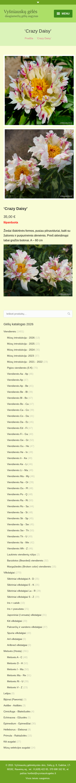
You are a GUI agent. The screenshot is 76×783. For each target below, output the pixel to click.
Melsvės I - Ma (15, 669)
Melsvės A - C (14, 657)
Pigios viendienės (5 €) (20, 367)
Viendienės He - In (17, 452)
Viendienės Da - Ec (17, 422)
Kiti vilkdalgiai (14, 620)
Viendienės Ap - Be (17, 385)
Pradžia (29, 38)
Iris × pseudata (15, 608)
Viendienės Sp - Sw (18, 524)
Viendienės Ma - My (18, 476)
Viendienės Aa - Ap (17, 373)
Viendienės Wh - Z (17, 548)
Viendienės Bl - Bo (17, 397)
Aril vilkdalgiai (14, 639)
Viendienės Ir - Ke (17, 458)
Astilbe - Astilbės (13, 705)
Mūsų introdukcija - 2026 (21, 337)
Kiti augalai (10, 741)
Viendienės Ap (15, 379)
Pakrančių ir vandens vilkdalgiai (24, 627)
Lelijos (7, 693)
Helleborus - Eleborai (15, 729)
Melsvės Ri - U (15, 681)
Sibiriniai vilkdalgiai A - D (20, 578)
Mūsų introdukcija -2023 (20, 355)
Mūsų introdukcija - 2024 (21, 349)
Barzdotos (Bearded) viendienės (25, 560)
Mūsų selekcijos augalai (17, 747)
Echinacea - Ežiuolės (15, 717)
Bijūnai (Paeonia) (13, 699)
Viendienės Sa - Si (17, 512)
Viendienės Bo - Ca (18, 403)
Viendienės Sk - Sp (17, 518)
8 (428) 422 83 (40, 769)
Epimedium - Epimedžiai (17, 723)
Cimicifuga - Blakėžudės (17, 711)
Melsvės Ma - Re (16, 675)
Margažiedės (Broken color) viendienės (29, 566)
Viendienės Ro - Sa (18, 506)
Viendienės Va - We (18, 542)
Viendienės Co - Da (18, 416)
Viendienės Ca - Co (18, 410)
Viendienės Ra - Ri (17, 500)
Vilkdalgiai (9, 572)
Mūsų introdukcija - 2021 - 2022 (25, 361)
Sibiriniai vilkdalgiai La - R (21, 590)
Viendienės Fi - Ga (17, 434)
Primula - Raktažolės (15, 735)
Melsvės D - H (15, 663)
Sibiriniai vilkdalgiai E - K (20, 584)
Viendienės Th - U (17, 536)
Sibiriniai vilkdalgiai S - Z (20, 596)
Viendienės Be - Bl (17, 391)
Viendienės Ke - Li (17, 464)
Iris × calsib (13, 602)
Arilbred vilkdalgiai (17, 645)
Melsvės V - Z (14, 687)
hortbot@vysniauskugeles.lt (42, 773)
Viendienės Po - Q (17, 494)
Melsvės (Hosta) (13, 651)
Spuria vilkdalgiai (16, 633)
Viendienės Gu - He (18, 446)
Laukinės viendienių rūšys (21, 554)
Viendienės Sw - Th (18, 530)
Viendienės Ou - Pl (17, 488)
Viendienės (10, 331)
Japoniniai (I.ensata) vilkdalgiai (24, 614)
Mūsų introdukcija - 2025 (21, 343)
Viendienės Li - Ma (17, 470)
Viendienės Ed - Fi (17, 428)
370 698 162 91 (57, 769)
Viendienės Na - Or (17, 482)
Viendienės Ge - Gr (18, 440)
